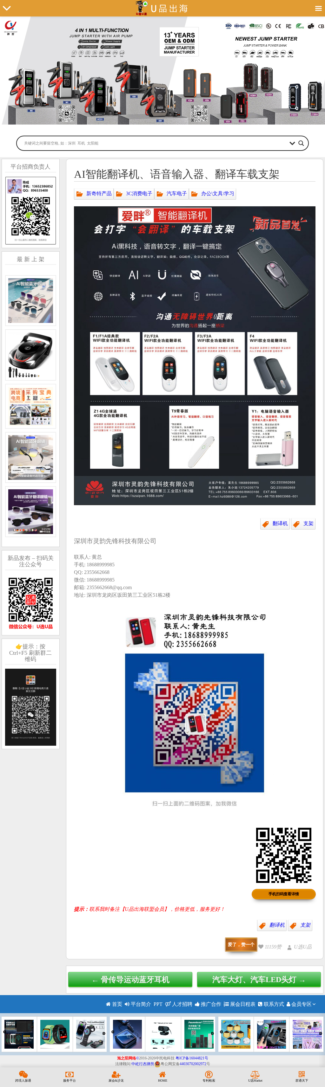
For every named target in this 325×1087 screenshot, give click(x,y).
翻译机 (280, 523)
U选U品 (303, 946)
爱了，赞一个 (241, 944)
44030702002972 (193, 1064)
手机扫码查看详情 (284, 894)
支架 (308, 523)
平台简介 (140, 1004)
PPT (158, 1004)
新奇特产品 (99, 193)
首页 (116, 1004)
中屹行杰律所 (142, 1064)
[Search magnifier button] (301, 143)
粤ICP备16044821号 (192, 1058)
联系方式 (273, 1004)
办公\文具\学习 (217, 193)
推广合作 (210, 1004)
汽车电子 (177, 193)
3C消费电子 (139, 193)
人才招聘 (181, 1004)
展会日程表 (242, 1004)
